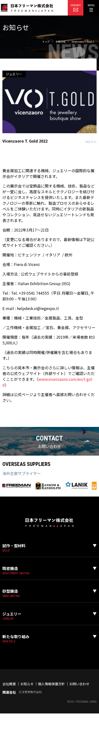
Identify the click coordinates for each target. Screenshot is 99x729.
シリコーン (12, 668)
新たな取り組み (15, 636)
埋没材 (9, 650)
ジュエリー (11, 614)
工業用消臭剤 (14, 656)
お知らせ (27, 683)
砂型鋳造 (10, 591)
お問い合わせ (79, 683)
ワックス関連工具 (17, 659)
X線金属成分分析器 (18, 665)
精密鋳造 (10, 568)
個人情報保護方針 (51, 683)
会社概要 (9, 683)
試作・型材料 (13, 545)
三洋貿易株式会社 (30, 692)
